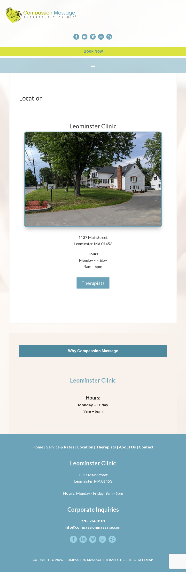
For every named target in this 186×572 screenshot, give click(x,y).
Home (37, 447)
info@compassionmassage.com (93, 527)
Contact (146, 447)
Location (85, 447)
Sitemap (145, 560)
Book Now (93, 51)
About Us (127, 447)
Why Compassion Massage (93, 351)
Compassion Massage (88, 14)
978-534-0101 (93, 520)
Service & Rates (60, 447)
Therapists (93, 283)
